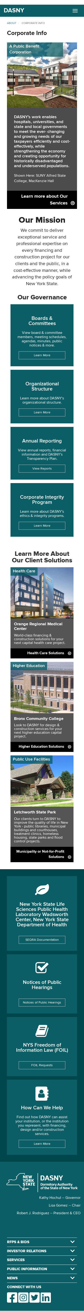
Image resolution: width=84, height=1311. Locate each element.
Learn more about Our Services (44, 199)
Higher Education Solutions (41, 747)
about (11, 23)
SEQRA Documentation (42, 939)
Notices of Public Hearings (42, 1002)
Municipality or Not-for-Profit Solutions (40, 854)
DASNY (14, 11)
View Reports (42, 468)
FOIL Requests (42, 1065)
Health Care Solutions (45, 653)
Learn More (42, 355)
